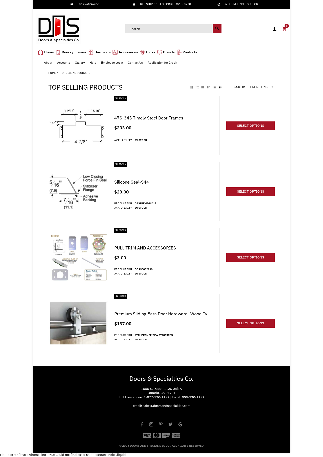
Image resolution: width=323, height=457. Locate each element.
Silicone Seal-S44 (131, 182)
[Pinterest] (161, 425)
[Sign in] (274, 29)
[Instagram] (151, 425)
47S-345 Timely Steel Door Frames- (149, 118)
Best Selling (258, 87)
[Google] (180, 425)
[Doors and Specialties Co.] (58, 28)
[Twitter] (170, 425)
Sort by (240, 87)
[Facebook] (142, 425)
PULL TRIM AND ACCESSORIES (145, 248)
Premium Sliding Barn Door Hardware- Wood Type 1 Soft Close (163, 314)
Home (52, 72)
